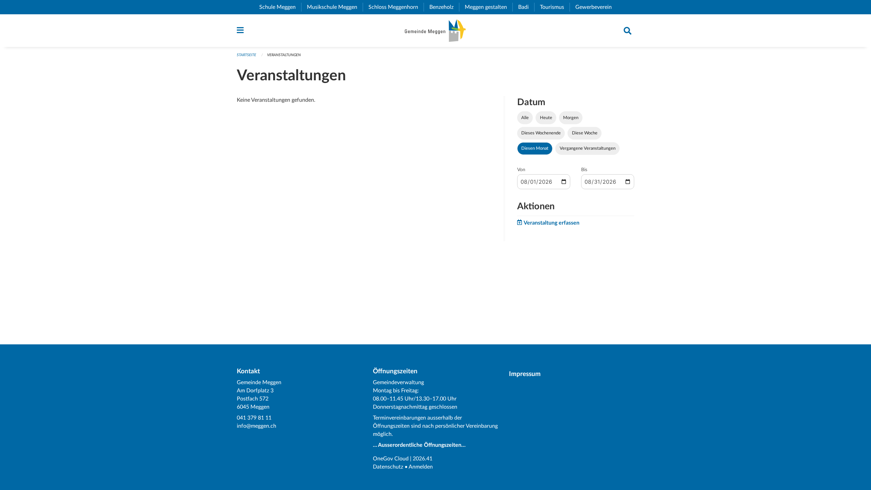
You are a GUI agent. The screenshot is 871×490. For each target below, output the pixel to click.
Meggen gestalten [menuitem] (488, 7)
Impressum (525, 374)
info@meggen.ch (256, 426)
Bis (584, 169)
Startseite (246, 55)
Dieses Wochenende (541, 133)
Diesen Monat (534, 148)
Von (521, 169)
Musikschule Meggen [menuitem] (335, 7)
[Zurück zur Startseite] (435, 30)
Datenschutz (388, 467)
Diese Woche (584, 133)
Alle (525, 118)
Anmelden (421, 467)
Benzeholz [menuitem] (444, 7)
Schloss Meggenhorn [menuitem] (396, 7)
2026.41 (422, 458)
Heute (546, 118)
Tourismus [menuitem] (555, 7)
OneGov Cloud (391, 458)
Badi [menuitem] (526, 7)
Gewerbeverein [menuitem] (596, 7)
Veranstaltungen (284, 55)
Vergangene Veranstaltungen (587, 148)
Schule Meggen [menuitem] (280, 7)
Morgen (570, 118)
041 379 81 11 (254, 418)
